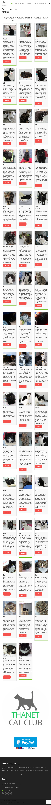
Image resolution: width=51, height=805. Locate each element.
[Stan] (25, 30)
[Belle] (41, 198)
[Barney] (25, 482)
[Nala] (9, 278)
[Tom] (41, 116)
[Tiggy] (41, 566)
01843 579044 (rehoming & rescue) (21, 3)
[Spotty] (41, 525)
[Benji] (9, 482)
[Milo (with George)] (9, 238)
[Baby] (25, 116)
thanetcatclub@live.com (40, 3)
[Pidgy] (25, 566)
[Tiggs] (25, 318)
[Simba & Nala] (41, 359)
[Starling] (25, 198)
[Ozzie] (41, 238)
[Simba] (25, 278)
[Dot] (41, 278)
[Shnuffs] (41, 318)
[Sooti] (41, 74)
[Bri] (41, 439)
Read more (7, 61)
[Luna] (25, 399)
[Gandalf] (9, 30)
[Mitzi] (25, 74)
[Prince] (25, 650)
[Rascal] (41, 399)
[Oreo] (9, 318)
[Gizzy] (25, 359)
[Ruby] (9, 198)
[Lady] (9, 399)
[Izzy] (9, 608)
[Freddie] (41, 156)
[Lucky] (41, 30)
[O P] (9, 74)
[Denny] (25, 525)
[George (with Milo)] (25, 238)
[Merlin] (41, 482)
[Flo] (25, 608)
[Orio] (25, 439)
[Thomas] (25, 156)
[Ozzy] (9, 650)
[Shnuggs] (9, 359)
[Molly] (9, 566)
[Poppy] (9, 116)
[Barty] (9, 156)
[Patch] (9, 439)
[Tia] (41, 608)
